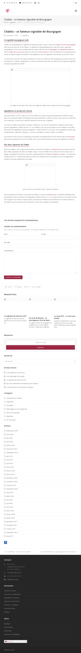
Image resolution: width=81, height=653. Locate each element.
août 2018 (9, 492)
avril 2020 (9, 442)
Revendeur (8, 631)
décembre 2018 (11, 478)
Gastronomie (8, 627)
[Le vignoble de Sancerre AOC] (15, 306)
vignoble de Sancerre (67, 49)
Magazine (12, 22)
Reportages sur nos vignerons (16, 409)
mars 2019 (10, 467)
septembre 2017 (12, 532)
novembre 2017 (11, 525)
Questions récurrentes (12, 601)
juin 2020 (9, 438)
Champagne (53, 49)
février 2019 (10, 471)
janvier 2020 (10, 445)
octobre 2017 (11, 529)
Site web (7, 242)
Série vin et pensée (13, 413)
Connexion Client (9, 608)
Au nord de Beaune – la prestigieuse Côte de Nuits (39, 319)
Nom (6, 234)
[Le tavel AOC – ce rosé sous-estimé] (65, 306)
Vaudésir (55, 154)
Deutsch (7, 612)
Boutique (7, 624)
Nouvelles (9, 405)
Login (38, 3)
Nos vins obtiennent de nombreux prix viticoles (22, 383)
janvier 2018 (10, 518)
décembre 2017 (11, 522)
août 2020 (9, 434)
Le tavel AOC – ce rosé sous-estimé (18, 552)
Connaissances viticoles (14, 398)
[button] (76, 10)
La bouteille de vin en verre (15, 373)
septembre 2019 (12, 453)
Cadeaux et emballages (12, 634)
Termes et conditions (11, 605)
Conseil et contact (10, 591)
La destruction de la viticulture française (19, 387)
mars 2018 (10, 511)
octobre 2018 (11, 485)
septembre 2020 (12, 431)
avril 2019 (9, 463)
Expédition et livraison (11, 598)
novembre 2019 (11, 449)
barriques (71, 137)
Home (6, 22)
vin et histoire (11, 420)
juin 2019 (9, 456)
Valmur (63, 154)
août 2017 (9, 536)
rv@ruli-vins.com (27, 3)
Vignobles (26, 35)
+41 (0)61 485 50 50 (14, 573)
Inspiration (10, 402)
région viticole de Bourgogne (66, 45)
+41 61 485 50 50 (11, 3)
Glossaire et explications (12, 594)
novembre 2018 (11, 482)
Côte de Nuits (43, 52)
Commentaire (9, 251)
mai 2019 (9, 460)
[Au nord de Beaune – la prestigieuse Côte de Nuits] (40, 307)
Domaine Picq (51, 195)
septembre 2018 (12, 489)
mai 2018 (9, 503)
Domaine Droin (57, 149)
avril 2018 (9, 507)
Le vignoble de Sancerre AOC (15, 316)
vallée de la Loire (15, 52)
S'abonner (40, 347)
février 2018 (10, 514)
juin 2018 (9, 500)
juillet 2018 (10, 496)
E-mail (43, 234)
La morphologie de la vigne (15, 376)
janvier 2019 (10, 474)
